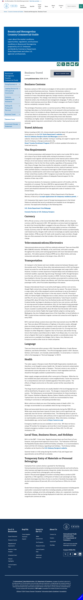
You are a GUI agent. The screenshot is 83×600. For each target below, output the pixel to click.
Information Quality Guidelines (50, 591)
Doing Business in (11, 84)
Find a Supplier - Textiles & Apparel (26, 537)
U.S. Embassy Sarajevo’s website (55, 448)
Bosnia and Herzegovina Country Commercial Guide (11, 77)
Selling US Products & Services (8, 108)
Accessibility (63, 591)
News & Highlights (11, 560)
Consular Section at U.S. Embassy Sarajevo (39, 212)
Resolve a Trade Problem (12, 550)
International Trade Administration (25, 581)
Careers (52, 538)
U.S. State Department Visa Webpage (38, 208)
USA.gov (19, 591)
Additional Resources (39, 556)
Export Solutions (12, 536)
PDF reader (39, 588)
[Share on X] (63, 64)
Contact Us (53, 534)
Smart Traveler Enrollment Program (37, 143)
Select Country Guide (62, 73)
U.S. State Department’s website (50, 134)
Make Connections (39, 537)
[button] (23, 6)
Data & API (53, 541)
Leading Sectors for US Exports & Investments (11, 91)
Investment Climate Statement (11, 125)
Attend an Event (12, 555)
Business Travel (10, 114)
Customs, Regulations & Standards (9, 99)
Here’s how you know (35, 1)
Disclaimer (38, 591)
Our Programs (39, 542)
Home (5, 11)
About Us (53, 529)
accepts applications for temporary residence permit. (58, 196)
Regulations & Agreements (12, 545)
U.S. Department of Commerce (43, 581)
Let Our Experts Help (12, 566)
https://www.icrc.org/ (55, 420)
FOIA (23, 591)
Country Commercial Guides (15, 11)
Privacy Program (30, 591)
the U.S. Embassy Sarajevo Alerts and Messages (41, 136)
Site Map (52, 545)
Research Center (12, 540)
